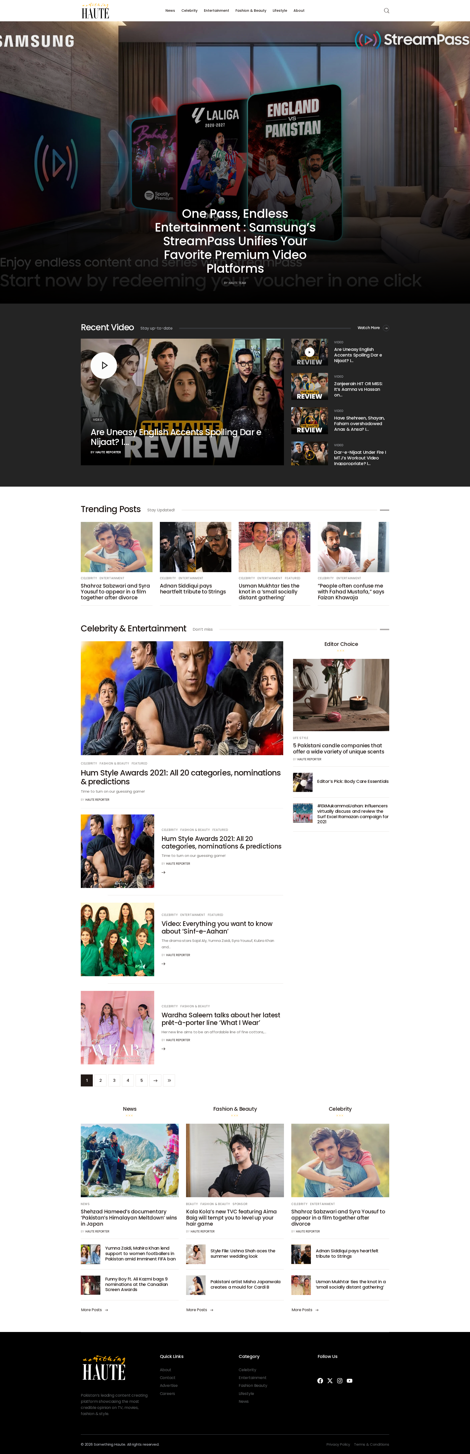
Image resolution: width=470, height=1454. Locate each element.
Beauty (192, 1204)
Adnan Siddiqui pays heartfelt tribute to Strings (193, 588)
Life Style (300, 738)
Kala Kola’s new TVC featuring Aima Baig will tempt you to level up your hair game (231, 1217)
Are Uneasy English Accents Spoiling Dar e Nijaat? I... (176, 437)
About (299, 10)
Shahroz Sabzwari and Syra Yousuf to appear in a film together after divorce (115, 591)
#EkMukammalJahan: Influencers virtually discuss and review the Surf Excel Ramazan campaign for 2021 (353, 814)
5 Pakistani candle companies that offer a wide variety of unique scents (338, 748)
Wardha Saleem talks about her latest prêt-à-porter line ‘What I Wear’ (221, 1019)
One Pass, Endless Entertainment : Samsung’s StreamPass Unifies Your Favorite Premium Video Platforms (235, 241)
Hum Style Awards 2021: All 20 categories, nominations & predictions (181, 777)
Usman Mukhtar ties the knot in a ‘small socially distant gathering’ (269, 591)
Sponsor (240, 1204)
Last (169, 1080)
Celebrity (189, 10)
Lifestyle (280, 10)
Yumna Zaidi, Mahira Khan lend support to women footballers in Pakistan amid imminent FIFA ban (140, 1253)
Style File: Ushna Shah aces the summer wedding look (243, 1253)
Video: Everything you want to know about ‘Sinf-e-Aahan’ (217, 927)
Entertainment (216, 10)
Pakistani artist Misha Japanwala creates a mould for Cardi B (246, 1284)
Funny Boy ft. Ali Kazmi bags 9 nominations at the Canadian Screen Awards (136, 1284)
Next (155, 1080)
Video (97, 420)
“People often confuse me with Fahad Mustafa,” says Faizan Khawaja (351, 591)
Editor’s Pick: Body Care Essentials (352, 781)
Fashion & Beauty (250, 10)
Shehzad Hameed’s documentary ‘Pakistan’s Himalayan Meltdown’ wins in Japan (129, 1217)
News (170, 10)
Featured (292, 578)
